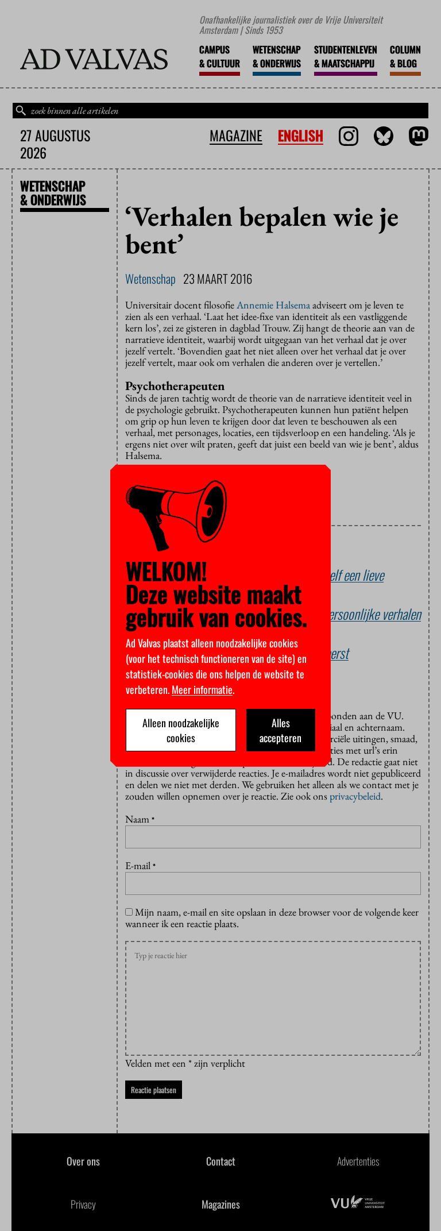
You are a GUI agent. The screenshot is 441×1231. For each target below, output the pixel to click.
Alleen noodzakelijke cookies (180, 730)
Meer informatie (202, 689)
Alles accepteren (280, 730)
